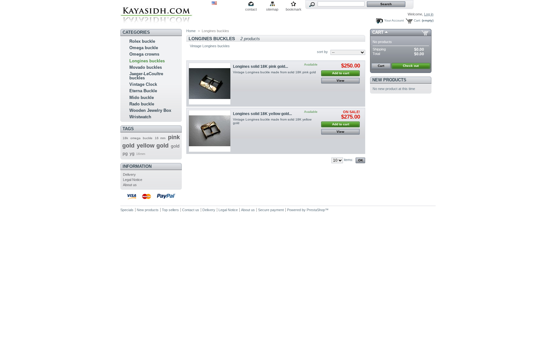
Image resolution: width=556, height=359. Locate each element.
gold (175, 145)
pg (125, 153)
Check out (411, 65)
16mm (140, 154)
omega (135, 138)
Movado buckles (145, 67)
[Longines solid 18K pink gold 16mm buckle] (210, 84)
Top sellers (170, 210)
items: (348, 160)
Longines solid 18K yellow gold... (262, 114)
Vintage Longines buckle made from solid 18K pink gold (274, 72)
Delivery (129, 174)
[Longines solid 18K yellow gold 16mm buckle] (210, 131)
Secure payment (271, 210)
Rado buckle (141, 104)
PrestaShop (316, 210)
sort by (322, 52)
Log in (428, 14)
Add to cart (340, 73)
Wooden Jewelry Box (150, 110)
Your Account (394, 20)
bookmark (293, 9)
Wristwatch (140, 116)
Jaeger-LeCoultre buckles (146, 75)
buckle (148, 138)
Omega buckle (143, 47)
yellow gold (153, 145)
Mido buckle (141, 97)
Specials (127, 210)
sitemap (272, 9)
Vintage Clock (143, 84)
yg (132, 153)
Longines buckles (147, 60)
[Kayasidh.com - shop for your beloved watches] (156, 25)
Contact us (190, 210)
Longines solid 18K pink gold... (260, 66)
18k (125, 138)
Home (191, 31)
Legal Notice (132, 180)
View (340, 80)
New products (389, 79)
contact (251, 9)
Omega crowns (144, 54)
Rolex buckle (142, 41)
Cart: (417, 20)
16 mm (160, 138)
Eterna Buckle (143, 90)
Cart (378, 32)
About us (130, 185)
